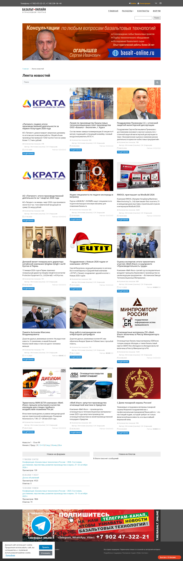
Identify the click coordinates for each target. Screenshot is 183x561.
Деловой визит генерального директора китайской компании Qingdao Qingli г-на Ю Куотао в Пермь (43, 263)
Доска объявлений (30, 478)
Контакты (143, 11)
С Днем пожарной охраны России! (134, 402)
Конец (54, 445)
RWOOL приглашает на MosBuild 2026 (135, 194)
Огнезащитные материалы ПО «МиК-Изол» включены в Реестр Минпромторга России (138, 334)
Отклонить (45, 553)
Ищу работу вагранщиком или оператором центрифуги (85, 333)
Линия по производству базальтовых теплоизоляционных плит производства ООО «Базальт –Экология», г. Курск (90, 125)
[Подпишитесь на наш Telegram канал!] (91, 525)
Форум (157, 11)
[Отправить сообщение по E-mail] (160, 3)
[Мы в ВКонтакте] (156, 3)
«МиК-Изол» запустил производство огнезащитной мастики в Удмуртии (88, 403)
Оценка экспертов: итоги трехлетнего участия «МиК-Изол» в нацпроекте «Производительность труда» (136, 263)
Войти (133, 3)
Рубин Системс (142, 553)
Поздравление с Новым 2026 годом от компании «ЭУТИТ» (89, 262)
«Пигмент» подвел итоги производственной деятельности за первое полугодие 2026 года (40, 126)
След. (47, 445)
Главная (113, 11)
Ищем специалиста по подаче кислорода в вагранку (91, 195)
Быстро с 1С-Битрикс (168, 557)
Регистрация (145, 3)
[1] (59, 150)
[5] (65, 150)
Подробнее (28, 153)
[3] (62, 150)
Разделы (127, 11)
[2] (60, 150)
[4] (63, 150)
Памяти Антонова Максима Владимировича (36, 333)
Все (60, 445)
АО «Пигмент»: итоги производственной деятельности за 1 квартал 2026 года (42, 196)
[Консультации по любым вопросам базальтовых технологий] (91, 41)
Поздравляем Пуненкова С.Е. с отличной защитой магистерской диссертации (137, 124)
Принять (45, 547)
